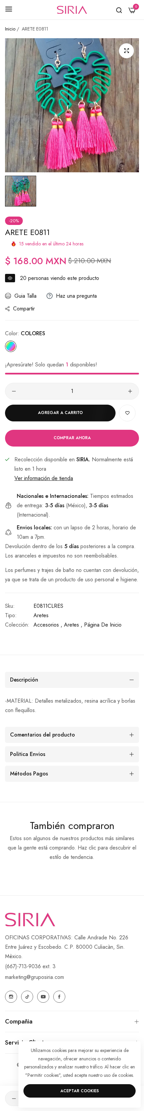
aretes (41, 615)
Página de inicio (103, 625)
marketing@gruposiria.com (34, 977)
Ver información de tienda (43, 478)
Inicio (10, 28)
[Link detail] (11, 997)
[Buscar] (119, 9)
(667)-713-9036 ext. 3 (30, 966)
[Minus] (14, 391)
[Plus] (130, 391)
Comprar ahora (72, 438)
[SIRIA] (72, 10)
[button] (127, 413)
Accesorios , (47, 625)
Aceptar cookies (79, 1091)
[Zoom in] (126, 50)
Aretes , (73, 625)
